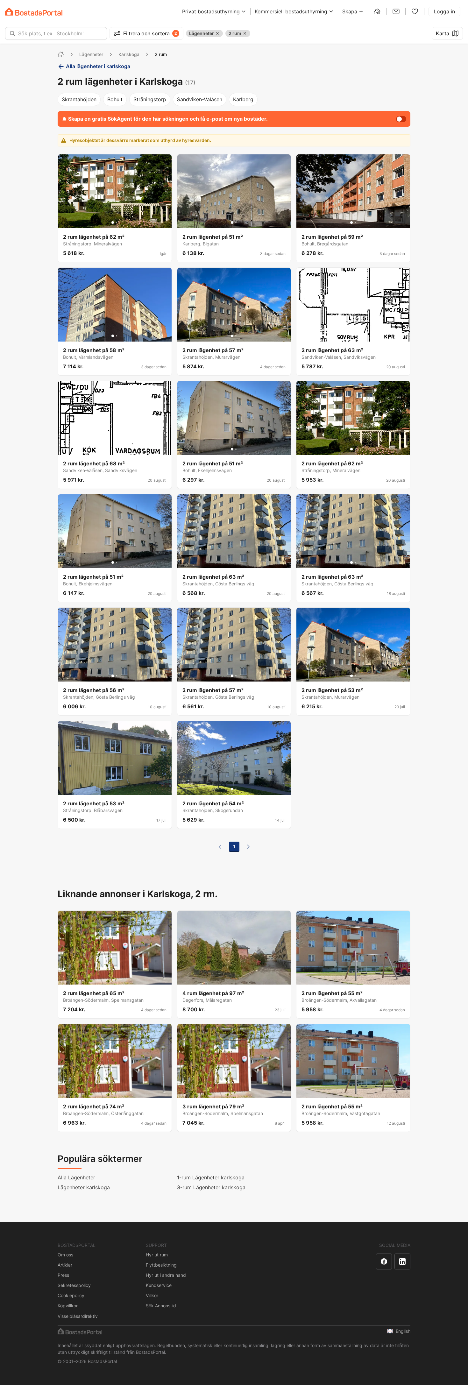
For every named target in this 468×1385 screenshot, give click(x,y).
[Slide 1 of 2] (113, 222)
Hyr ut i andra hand (166, 1275)
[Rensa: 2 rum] (245, 33)
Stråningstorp (149, 99)
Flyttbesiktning (161, 1265)
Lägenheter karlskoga (84, 1187)
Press (63, 1275)
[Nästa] (248, 847)
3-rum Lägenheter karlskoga (211, 1187)
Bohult (115, 99)
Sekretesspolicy (74, 1285)
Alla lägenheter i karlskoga (98, 66)
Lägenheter (91, 54)
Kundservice (159, 1285)
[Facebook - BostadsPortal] (384, 1261)
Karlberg (243, 99)
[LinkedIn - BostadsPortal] (402, 1261)
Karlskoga (128, 54)
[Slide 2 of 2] (116, 222)
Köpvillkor (68, 1305)
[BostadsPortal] (33, 11)
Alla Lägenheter (76, 1177)
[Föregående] (220, 847)
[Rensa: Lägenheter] (217, 33)
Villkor (152, 1295)
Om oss (65, 1254)
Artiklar (65, 1265)
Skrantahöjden (79, 99)
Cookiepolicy (71, 1295)
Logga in (444, 11)
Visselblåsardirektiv (78, 1316)
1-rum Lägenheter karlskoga (211, 1177)
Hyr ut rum (157, 1254)
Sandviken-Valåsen (199, 99)
